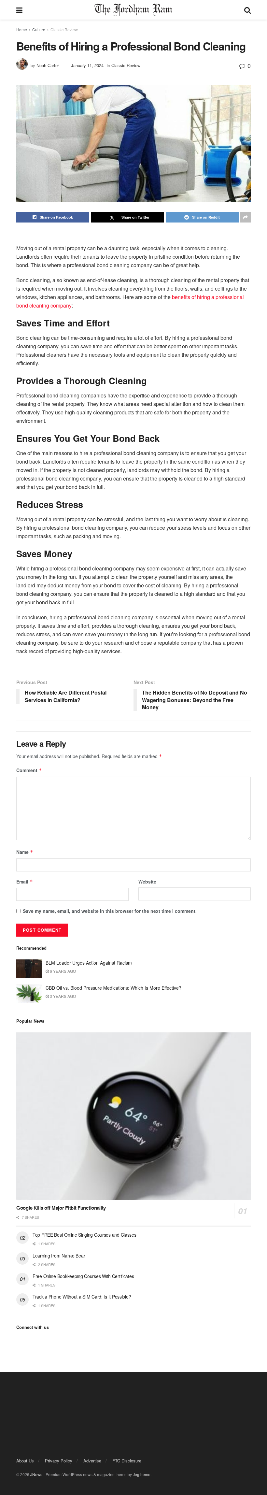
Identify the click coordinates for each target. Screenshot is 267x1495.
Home (21, 29)
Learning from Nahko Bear (59, 1255)
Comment (29, 770)
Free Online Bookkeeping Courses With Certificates (83, 1276)
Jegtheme (141, 1474)
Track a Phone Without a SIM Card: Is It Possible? (82, 1296)
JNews (36, 1474)
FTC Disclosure (126, 1461)
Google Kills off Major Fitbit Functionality (61, 1207)
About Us (25, 1461)
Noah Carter (47, 65)
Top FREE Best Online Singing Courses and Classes (84, 1234)
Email (24, 881)
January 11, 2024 (87, 65)
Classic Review (64, 29)
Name (24, 852)
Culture (38, 29)
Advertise (92, 1461)
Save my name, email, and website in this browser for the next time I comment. (110, 911)
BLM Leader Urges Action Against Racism (89, 962)
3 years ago (62, 996)
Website (147, 881)
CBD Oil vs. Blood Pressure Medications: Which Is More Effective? (114, 988)
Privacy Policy (58, 1461)
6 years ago (62, 971)
